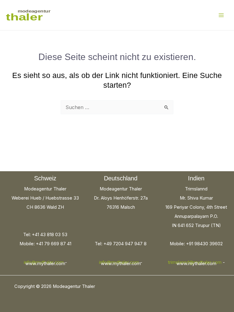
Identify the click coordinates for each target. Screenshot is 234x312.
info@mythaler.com (44, 262)
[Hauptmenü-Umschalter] (221, 15)
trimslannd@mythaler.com (195, 262)
